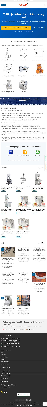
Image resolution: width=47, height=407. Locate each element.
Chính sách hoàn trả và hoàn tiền (31, 402)
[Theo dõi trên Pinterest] (13, 385)
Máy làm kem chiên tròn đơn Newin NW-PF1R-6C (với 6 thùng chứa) (23, 232)
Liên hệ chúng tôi (4, 357)
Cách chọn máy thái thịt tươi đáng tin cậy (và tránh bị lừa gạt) (8, 260)
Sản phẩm (3, 359)
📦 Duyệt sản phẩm (39, 27)
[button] (3, 5)
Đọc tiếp (3, 190)
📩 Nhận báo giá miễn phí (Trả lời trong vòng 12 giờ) (16, 27)
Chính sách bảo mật (5, 371)
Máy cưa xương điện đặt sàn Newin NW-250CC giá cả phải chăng (38, 188)
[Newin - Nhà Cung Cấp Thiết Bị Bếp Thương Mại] (23, 5)
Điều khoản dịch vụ (5, 364)
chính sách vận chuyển (6, 375)
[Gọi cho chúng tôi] (11, 385)
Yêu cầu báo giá (4, 378)
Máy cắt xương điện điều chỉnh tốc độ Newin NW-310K (23, 188)
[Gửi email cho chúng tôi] (9, 385)
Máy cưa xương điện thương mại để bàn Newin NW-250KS (7, 188)
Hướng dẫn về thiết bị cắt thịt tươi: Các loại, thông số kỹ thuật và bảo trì (8, 274)
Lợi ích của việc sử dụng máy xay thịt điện (23, 307)
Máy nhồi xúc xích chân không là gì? (23, 273)
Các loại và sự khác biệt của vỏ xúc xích (39, 284)
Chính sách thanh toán (6, 373)
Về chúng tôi (3, 354)
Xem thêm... (41, 168)
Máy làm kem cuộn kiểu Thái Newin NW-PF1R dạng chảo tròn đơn (38, 210)
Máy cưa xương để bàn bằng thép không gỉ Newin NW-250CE (7, 210)
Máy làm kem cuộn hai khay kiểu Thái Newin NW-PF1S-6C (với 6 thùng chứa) (8, 233)
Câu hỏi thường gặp (5, 361)
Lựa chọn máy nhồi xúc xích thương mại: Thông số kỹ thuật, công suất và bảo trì (23, 250)
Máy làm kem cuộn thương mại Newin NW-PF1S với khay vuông (23, 210)
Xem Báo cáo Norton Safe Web (4, 392)
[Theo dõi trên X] (6, 385)
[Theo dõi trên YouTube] (15, 385)
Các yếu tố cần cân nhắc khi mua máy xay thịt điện (8, 307)
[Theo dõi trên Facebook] (2, 385)
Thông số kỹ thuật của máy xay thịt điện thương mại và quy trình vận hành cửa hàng (39, 250)
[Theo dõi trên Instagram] (4, 385)
